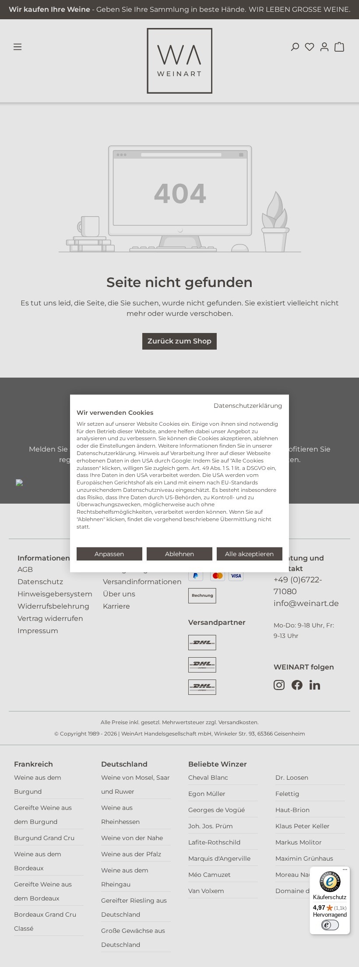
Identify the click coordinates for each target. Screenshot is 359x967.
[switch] (330, 925)
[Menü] (345, 871)
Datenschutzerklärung (248, 405)
